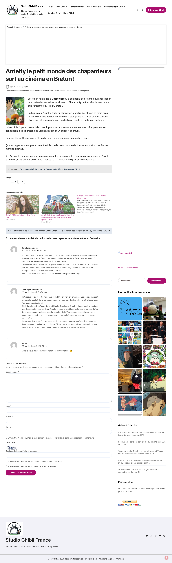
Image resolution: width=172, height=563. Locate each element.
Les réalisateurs (76, 6)
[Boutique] (130, 332)
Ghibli (50, 6)
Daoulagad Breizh (30, 289)
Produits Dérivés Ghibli (128, 267)
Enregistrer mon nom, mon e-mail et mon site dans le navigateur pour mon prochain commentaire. (51, 438)
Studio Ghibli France (32, 6)
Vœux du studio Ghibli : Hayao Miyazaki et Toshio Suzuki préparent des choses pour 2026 (140, 452)
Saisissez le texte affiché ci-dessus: (21, 451)
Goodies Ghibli (54, 13)
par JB (12, 87)
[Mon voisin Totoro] (154, 380)
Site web (9, 427)
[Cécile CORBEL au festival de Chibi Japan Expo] (22, 204)
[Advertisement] (86, 45)
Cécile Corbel (53, 91)
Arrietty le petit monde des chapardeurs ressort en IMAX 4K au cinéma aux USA (141, 433)
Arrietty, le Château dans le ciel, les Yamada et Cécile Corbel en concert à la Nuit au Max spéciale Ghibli (57, 217)
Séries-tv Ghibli (93, 6)
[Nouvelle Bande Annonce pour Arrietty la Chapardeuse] (95, 204)
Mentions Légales (107, 559)
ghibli (75, 91)
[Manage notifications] (166, 558)
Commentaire (12, 372)
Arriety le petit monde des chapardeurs (24, 91)
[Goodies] (130, 404)
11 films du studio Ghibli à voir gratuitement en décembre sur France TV (139, 470)
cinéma (63, 91)
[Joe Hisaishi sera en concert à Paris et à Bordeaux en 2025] (154, 332)
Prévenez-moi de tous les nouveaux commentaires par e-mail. (35, 461)
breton (44, 91)
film (69, 91)
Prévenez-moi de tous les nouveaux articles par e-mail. (32, 466)
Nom (8, 406)
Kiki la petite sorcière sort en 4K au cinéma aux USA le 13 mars (141, 443)
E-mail (9, 416)
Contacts (120, 559)
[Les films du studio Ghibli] (130, 308)
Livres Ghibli (68, 13)
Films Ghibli (61, 6)
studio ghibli (84, 91)
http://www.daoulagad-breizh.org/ (65, 273)
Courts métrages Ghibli (113, 6)
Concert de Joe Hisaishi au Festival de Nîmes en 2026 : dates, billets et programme (140, 461)
